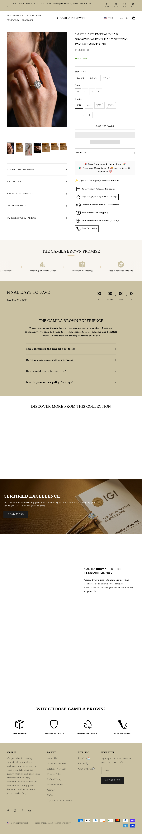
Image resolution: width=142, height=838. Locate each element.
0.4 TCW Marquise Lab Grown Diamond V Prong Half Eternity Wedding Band (88, 459)
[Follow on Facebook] (8, 810)
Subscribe (112, 780)
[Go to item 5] (46, 147)
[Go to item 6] (55, 146)
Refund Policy (54, 779)
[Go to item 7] (64, 146)
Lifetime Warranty (56, 769)
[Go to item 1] (10, 148)
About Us (52, 758)
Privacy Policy (54, 774)
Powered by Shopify (62, 823)
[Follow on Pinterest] (22, 810)
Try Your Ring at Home (59, 801)
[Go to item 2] (19, 147)
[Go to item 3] (28, 149)
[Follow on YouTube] (29, 810)
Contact (51, 790)
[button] (105, 135)
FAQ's (50, 795)
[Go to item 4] (37, 148)
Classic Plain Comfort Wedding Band (20, 455)
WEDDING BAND (34, 16)
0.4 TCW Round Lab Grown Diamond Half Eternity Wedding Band (54, 457)
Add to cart (105, 126)
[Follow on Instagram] (15, 810)
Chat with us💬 (86, 769)
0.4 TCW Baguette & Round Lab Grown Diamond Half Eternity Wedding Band (122, 459)
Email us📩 (84, 758)
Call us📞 (83, 764)
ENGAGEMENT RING (15, 16)
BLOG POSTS (27, 20)
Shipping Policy (55, 785)
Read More (16, 514)
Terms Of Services (56, 764)
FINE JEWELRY (13, 20)
